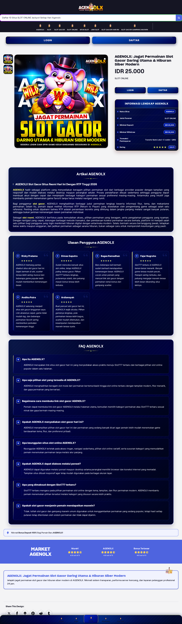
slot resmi (28, 217)
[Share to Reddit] (41, 613)
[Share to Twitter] (9, 613)
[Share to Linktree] (25, 613)
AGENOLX (18, 189)
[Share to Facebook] (17, 613)
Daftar (134, 40)
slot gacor (39, 203)
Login (48, 40)
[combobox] (88, 18)
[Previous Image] (16, 102)
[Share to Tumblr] (49, 613)
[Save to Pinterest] (33, 613)
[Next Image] (105, 102)
